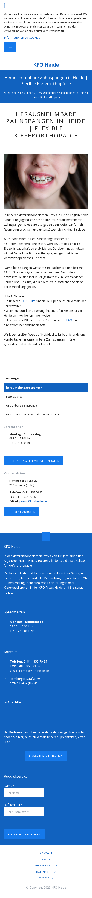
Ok (10, 47)
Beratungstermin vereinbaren (34, 461)
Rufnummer (13, 805)
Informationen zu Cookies (22, 37)
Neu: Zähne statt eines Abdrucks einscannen (33, 414)
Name (9, 786)
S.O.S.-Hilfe (28, 301)
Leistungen (26, 93)
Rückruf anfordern (24, 834)
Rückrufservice (46, 865)
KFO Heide (46, 64)
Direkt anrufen (23, 512)
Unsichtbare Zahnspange (21, 405)
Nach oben (46, 537)
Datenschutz (46, 871)
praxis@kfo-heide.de (33, 501)
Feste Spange (14, 396)
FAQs (70, 320)
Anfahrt (46, 859)
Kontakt (46, 853)
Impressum (46, 878)
